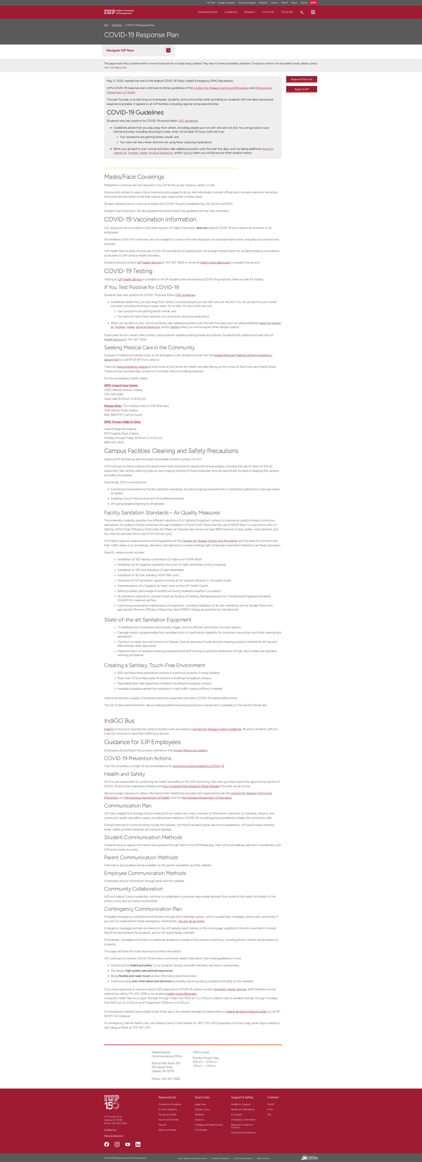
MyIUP (284, 2)
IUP (106, 25)
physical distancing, (161, 153)
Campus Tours (202, 1109)
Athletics (263, 2)
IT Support (236, 1114)
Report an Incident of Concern (242, 1126)
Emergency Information (243, 1119)
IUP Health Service (149, 262)
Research (250, 12)
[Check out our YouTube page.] (127, 1144)
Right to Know (263, 1158)
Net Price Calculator (243, 1158)
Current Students (168, 1109)
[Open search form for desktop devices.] (302, 12)
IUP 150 (211, 2)
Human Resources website (190, 750)
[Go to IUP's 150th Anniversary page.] (111, 1102)
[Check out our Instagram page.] (117, 1144)
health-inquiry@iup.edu (215, 262)
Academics (231, 12)
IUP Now (117, 25)
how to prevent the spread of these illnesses (190, 786)
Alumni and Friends (169, 1119)
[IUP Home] (119, 11)
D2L (269, 1114)
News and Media (167, 1130)
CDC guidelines (188, 121)
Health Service (113, 339)
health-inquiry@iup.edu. (181, 994)
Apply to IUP (302, 89)
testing (187, 153)
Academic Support (241, 1104)
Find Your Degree (247, 2)
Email (270, 1109)
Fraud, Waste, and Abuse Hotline (192, 1158)
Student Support (226, 2)
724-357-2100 (119, 1123)
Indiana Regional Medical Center (246, 1011)
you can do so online (191, 921)
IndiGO (108, 729)
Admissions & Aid (207, 12)
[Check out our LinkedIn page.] (138, 1144)
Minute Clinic (112, 406)
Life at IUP (268, 12)
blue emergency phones (132, 367)
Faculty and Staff (167, 1114)
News (294, 2)
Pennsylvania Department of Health (147, 798)
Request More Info (301, 79)
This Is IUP (287, 12)
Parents (162, 1124)
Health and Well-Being (242, 1109)
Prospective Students (170, 1104)
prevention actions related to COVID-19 (198, 766)
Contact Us (110, 1129)
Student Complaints (221, 1158)
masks (143, 153)
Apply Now (200, 1104)
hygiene (133, 153)
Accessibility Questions (243, 1132)
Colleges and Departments (209, 1124)
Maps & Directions (113, 1135)
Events (304, 2)
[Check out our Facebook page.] (106, 1144)
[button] (313, 12)
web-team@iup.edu (115, 67)
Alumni (274, 2)
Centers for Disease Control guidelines (216, 729)
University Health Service (230, 989)
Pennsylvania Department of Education (207, 798)
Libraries (199, 1119)
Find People (201, 1130)
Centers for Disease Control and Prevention (221, 88)
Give (313, 2)
